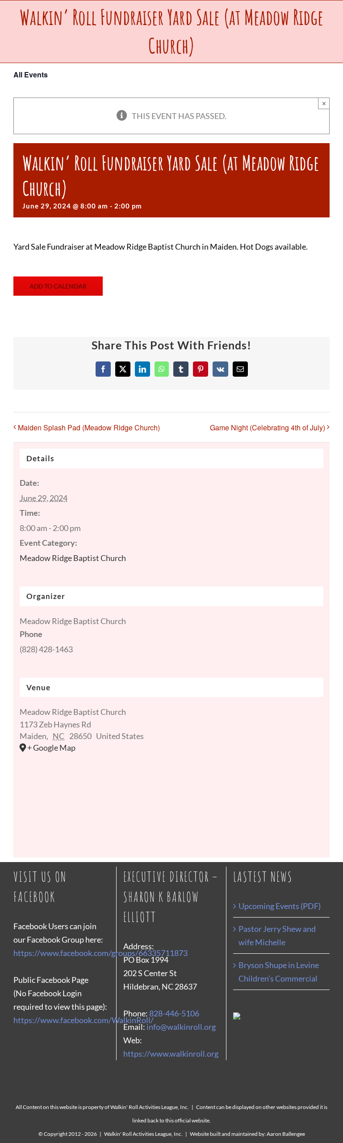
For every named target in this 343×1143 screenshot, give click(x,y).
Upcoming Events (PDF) (279, 906)
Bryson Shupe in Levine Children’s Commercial (278, 971)
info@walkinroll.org (181, 1027)
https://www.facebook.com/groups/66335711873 (100, 953)
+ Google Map (51, 747)
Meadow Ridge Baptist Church (73, 558)
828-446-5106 (174, 1013)
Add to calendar (58, 286)
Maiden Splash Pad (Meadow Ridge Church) (89, 427)
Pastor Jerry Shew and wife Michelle (277, 935)
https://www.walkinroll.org (170, 1053)
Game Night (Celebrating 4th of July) (267, 427)
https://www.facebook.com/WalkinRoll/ (83, 1020)
